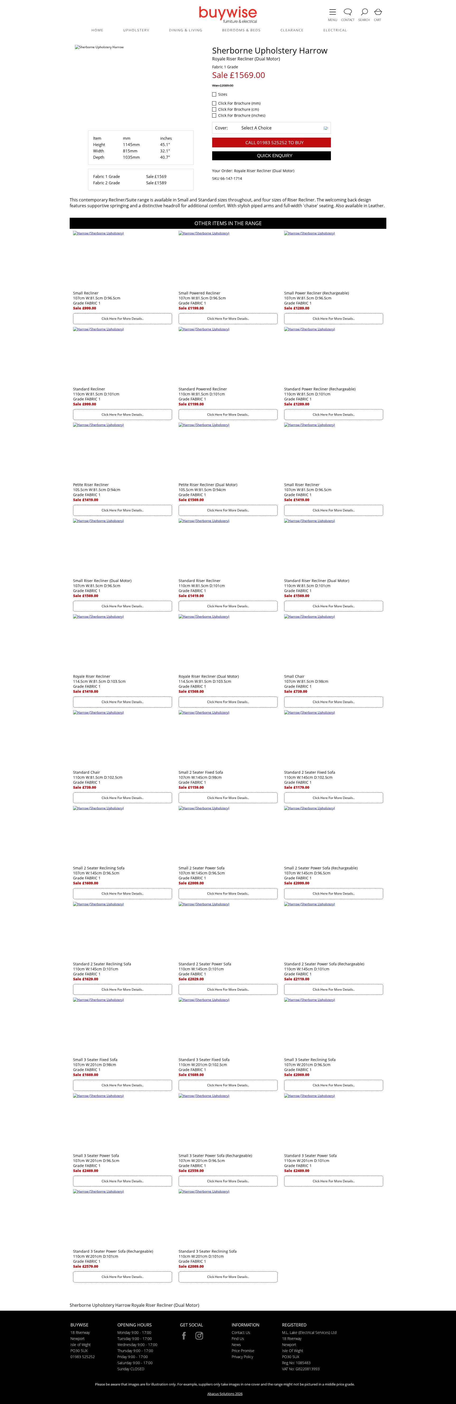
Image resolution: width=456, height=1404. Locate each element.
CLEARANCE (292, 30)
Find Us (238, 1338)
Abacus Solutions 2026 (225, 1393)
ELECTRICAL (335, 30)
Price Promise (243, 1350)
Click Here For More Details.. (123, 318)
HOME (97, 30)
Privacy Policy (242, 1356)
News (236, 1344)
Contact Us (241, 1332)
